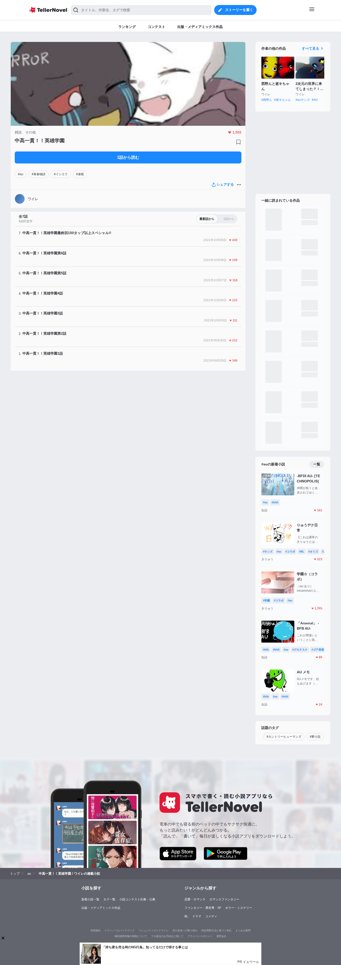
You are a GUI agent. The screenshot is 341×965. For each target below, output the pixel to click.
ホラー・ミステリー (238, 908)
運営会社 (221, 936)
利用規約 (96, 930)
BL (186, 916)
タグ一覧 (109, 899)
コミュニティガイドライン (154, 930)
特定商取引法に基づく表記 (216, 930)
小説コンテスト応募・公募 (137, 899)
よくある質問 (242, 930)
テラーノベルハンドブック (120, 930)
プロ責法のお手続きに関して (167, 936)
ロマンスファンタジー (224, 899)
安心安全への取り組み (184, 930)
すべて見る (310, 48)
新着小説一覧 (90, 899)
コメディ (211, 916)
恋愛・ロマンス (194, 899)
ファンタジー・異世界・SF (202, 908)
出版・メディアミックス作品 (100, 908)
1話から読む (128, 157)
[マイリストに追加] (238, 142)
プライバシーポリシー (199, 936)
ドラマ (196, 916)
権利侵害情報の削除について (131, 936)
